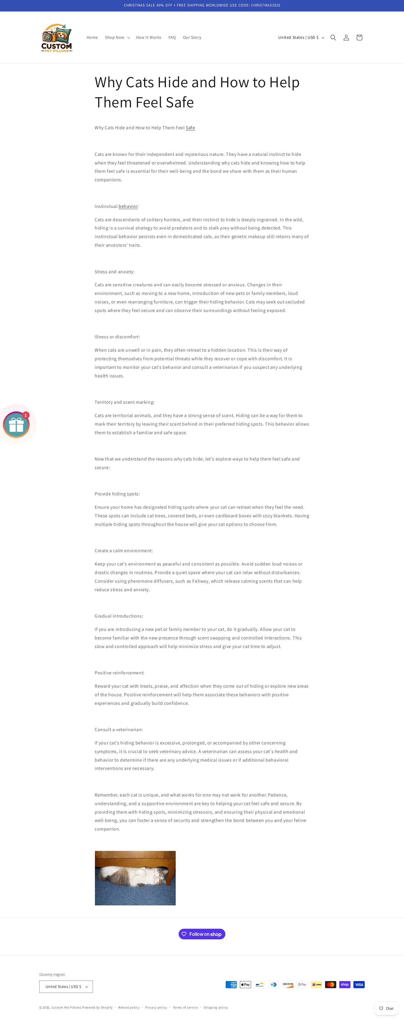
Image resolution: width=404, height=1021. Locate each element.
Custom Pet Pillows (66, 1007)
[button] (116, 37)
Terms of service (185, 1007)
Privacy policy (156, 1007)
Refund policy (128, 1007)
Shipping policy (215, 1007)
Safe (190, 128)
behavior (128, 206)
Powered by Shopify (97, 1007)
